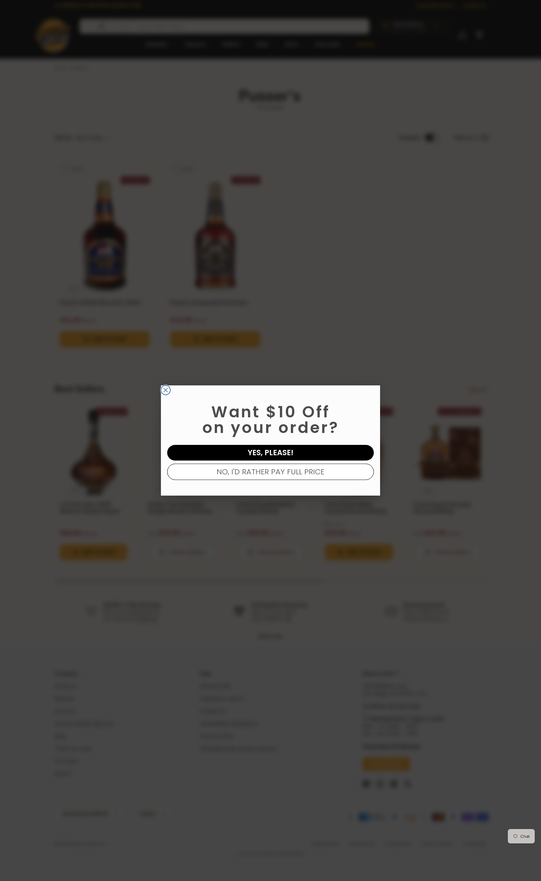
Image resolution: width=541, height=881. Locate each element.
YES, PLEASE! (270, 452)
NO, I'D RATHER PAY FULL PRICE (270, 471)
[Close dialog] (165, 390)
